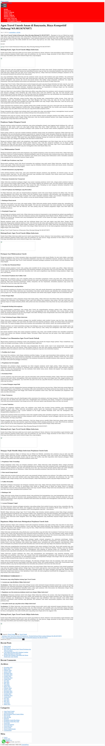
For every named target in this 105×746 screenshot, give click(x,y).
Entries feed (7, 739)
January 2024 (7, 689)
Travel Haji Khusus (9, 724)
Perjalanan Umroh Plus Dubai (11, 720)
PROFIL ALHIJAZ (9, 17)
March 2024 (7, 686)
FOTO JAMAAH (12, 20)
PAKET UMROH (9, 12)
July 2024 (6, 680)
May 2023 (6, 701)
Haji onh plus (7, 717)
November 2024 (8, 675)
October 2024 (7, 676)
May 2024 (6, 683)
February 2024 (8, 688)
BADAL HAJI (8, 14)
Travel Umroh (11, 634)
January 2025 (7, 672)
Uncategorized (7, 730)
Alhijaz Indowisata (9, 712)
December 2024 (8, 673)
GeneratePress (25, 744)
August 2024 (7, 679)
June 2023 (6, 700)
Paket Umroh (7, 646)
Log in (5, 737)
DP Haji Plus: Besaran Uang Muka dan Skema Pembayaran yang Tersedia (16, 656)
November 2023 (8, 692)
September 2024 (8, 677)
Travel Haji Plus (8, 726)
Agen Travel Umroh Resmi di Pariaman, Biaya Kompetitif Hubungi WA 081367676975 (25, 637)
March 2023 (7, 704)
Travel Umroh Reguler (10, 729)
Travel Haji (7, 723)
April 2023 (7, 703)
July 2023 (6, 698)
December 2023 (8, 691)
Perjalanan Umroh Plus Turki (11, 721)
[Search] (23, 639)
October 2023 (7, 694)
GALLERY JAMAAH (10, 18)
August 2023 (7, 697)
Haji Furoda (7, 715)
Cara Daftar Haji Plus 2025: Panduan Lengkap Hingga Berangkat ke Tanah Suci (16, 653)
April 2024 (7, 685)
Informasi (6, 718)
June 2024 (6, 682)
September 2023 (8, 695)
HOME (6, 9)
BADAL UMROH (9, 15)
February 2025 (8, 670)
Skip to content (4, 1)
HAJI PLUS (7, 11)
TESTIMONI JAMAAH (14, 21)
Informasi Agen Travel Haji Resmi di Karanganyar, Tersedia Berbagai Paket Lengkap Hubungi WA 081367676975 (32, 636)
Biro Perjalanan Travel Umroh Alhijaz (14, 714)
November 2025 (8, 667)
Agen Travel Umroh (9, 711)
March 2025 (7, 669)
